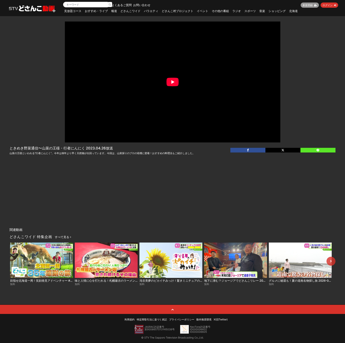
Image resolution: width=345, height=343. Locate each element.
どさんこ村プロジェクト (177, 11)
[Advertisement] (172, 199)
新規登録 (308, 5)
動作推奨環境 (203, 319)
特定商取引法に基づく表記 (152, 319)
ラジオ (236, 11)
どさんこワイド (130, 11)
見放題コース (72, 11)
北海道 (293, 11)
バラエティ (151, 11)
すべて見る (62, 237)
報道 (114, 11)
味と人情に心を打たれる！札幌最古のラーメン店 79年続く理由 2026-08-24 (124, 280)
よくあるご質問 (122, 5)
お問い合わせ (141, 5)
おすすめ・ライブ (96, 11)
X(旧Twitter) (221, 319)
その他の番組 (220, 11)
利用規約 (130, 319)
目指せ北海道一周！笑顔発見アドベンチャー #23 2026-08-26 (50, 280)
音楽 (262, 11)
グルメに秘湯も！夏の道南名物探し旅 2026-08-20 (302, 280)
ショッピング (277, 11)
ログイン (328, 5)
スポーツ (250, 11)
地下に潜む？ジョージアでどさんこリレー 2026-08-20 (240, 280)
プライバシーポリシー (181, 319)
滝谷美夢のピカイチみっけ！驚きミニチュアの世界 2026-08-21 (181, 280)
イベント (202, 11)
